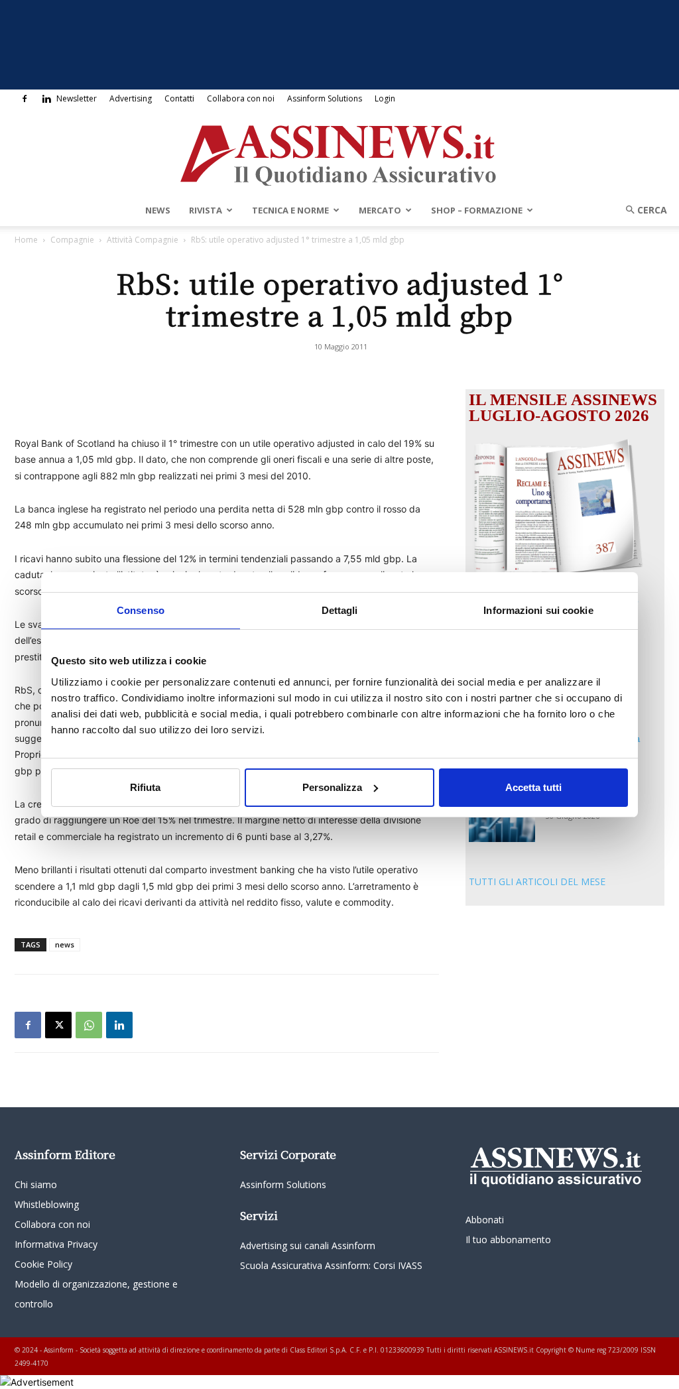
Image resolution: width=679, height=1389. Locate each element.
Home (26, 239)
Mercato (380, 210)
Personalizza (332, 787)
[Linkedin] (46, 99)
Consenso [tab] (140, 609)
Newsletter (76, 98)
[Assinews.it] (339, 152)
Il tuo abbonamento (508, 1239)
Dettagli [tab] (340, 609)
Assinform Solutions (324, 98)
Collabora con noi (241, 98)
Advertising (130, 98)
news (64, 944)
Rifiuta (145, 787)
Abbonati (484, 1219)
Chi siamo (36, 1184)
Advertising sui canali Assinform (307, 1245)
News (157, 210)
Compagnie (72, 239)
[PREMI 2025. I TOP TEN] (502, 819)
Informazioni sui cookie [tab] (538, 609)
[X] (58, 1025)
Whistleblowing (47, 1204)
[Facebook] (24, 99)
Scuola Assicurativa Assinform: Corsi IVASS (331, 1265)
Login (385, 98)
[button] (642, 210)
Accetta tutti (533, 787)
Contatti (179, 98)
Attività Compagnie (142, 239)
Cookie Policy (43, 1264)
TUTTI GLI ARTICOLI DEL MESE (537, 881)
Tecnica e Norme (290, 210)
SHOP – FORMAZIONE (477, 210)
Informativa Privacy (56, 1244)
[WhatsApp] (89, 1025)
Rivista (205, 210)
